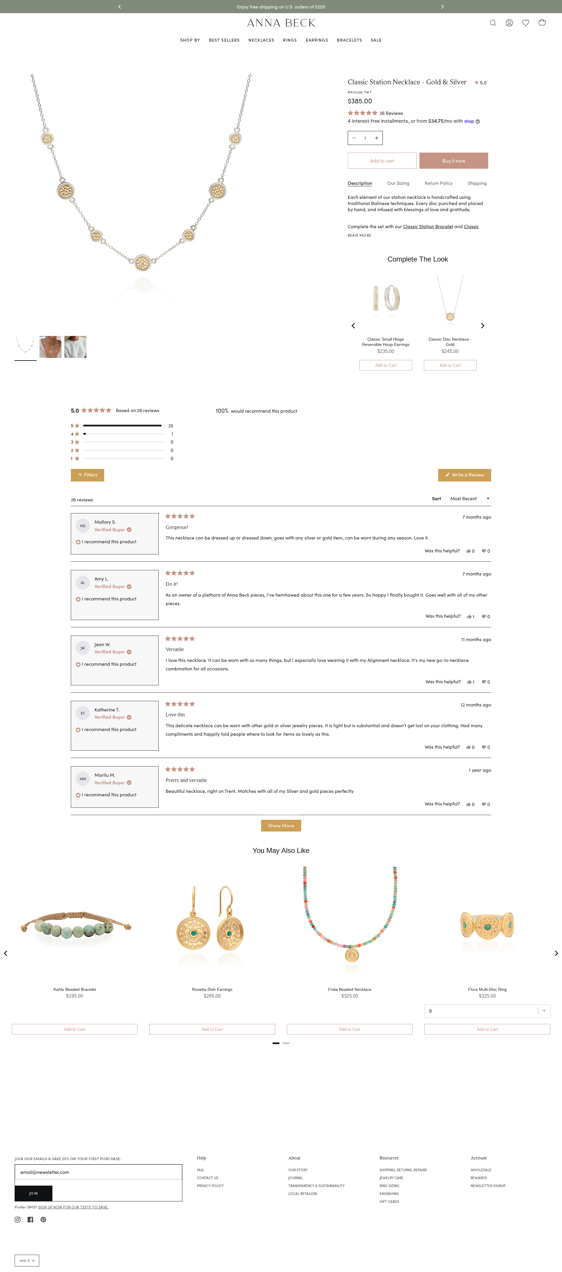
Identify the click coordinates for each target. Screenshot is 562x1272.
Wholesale (481, 1169)
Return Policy (439, 183)
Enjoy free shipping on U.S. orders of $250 (281, 7)
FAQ (200, 1169)
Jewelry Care (391, 1177)
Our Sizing (398, 183)
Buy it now (453, 160)
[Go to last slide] (353, 326)
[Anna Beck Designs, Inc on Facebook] (30, 1219)
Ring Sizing (389, 1185)
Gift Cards (389, 1201)
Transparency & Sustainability (316, 1185)
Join (33, 1193)
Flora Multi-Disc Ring (487, 989)
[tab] (276, 1043)
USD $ (25, 1261)
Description (360, 183)
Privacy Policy (210, 1185)
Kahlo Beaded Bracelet (75, 989)
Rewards (479, 1177)
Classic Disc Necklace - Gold (450, 342)
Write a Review (471, 476)
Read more (360, 235)
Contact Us (207, 1177)
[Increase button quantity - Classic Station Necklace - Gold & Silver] (376, 138)
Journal (295, 1177)
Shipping (477, 183)
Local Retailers (302, 1193)
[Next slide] (482, 326)
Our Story (298, 1169)
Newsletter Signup (488, 1185)
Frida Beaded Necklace (349, 989)
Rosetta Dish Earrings (212, 989)
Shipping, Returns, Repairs (403, 1169)
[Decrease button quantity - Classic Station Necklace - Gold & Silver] (355, 138)
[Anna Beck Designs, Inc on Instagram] (17, 1219)
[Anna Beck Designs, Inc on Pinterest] (43, 1219)
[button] (375, 113)
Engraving (389, 1193)
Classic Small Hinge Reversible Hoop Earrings (385, 342)
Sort (437, 498)
